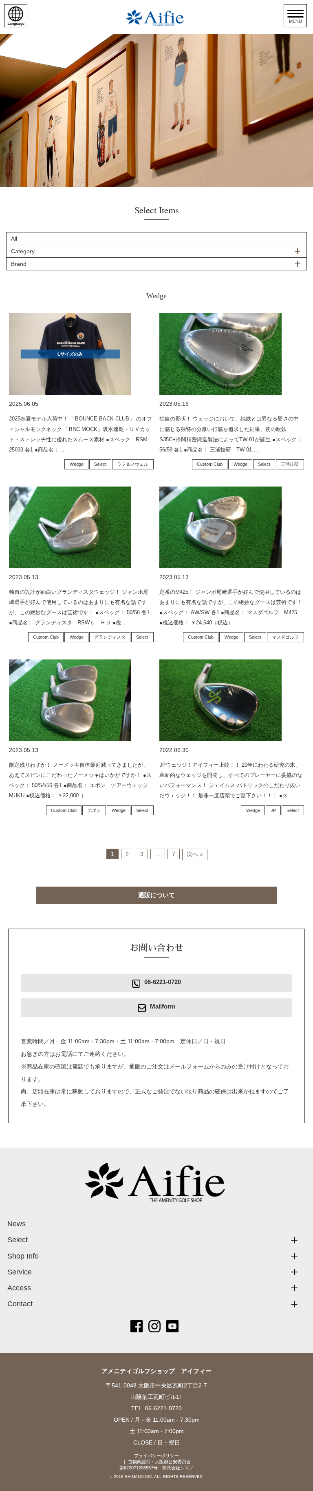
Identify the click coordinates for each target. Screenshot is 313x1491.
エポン (94, 810)
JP (273, 810)
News (16, 1224)
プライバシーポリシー (156, 1455)
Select (100, 464)
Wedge (77, 464)
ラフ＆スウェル (132, 464)
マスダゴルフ (285, 637)
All (14, 238)
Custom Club (210, 464)
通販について (156, 895)
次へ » (195, 854)
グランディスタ (110, 637)
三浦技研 (290, 464)
